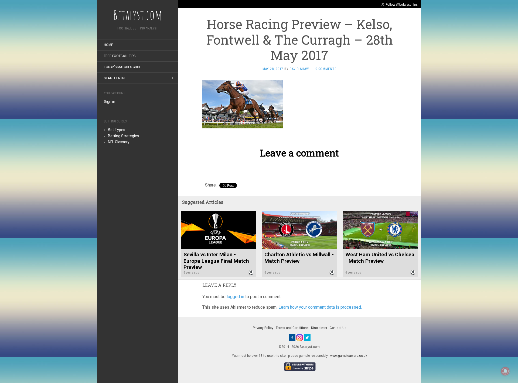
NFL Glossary (119, 142)
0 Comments (325, 69)
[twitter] (307, 337)
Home (108, 45)
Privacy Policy (263, 328)
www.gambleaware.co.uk (348, 356)
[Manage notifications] (505, 371)
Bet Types (116, 130)
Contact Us (338, 328)
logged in (235, 296)
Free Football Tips (119, 56)
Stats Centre (115, 78)
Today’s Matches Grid (122, 67)
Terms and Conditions (292, 328)
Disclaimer (319, 328)
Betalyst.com (137, 15)
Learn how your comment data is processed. (320, 307)
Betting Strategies (123, 136)
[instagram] (299, 337)
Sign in (109, 101)
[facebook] (292, 337)
